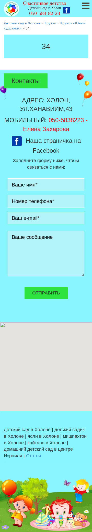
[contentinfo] (46, 471)
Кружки (50, 23)
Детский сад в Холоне (22, 23)
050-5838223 (66, 120)
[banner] (46, 8)
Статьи (33, 455)
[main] (46, 50)
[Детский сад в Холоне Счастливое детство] (11, 9)
